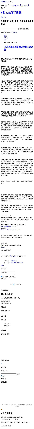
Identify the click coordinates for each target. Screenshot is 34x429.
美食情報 (14, 32)
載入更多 (3, 268)
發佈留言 (3, 278)
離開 (9, 425)
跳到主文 (3, 17)
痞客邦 (12, 256)
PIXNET (7, 404)
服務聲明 (18, 406)
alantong (3, 247)
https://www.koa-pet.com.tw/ (8, 226)
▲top (2, 265)
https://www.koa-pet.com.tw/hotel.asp (10, 230)
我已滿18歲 (4, 425)
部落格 (6, 38)
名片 (5, 39)
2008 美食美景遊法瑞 (17, 262)
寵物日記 (13, 260)
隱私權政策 (29, 404)
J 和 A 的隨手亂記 (11, 12)
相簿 (5, 36)
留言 (15, 256)
